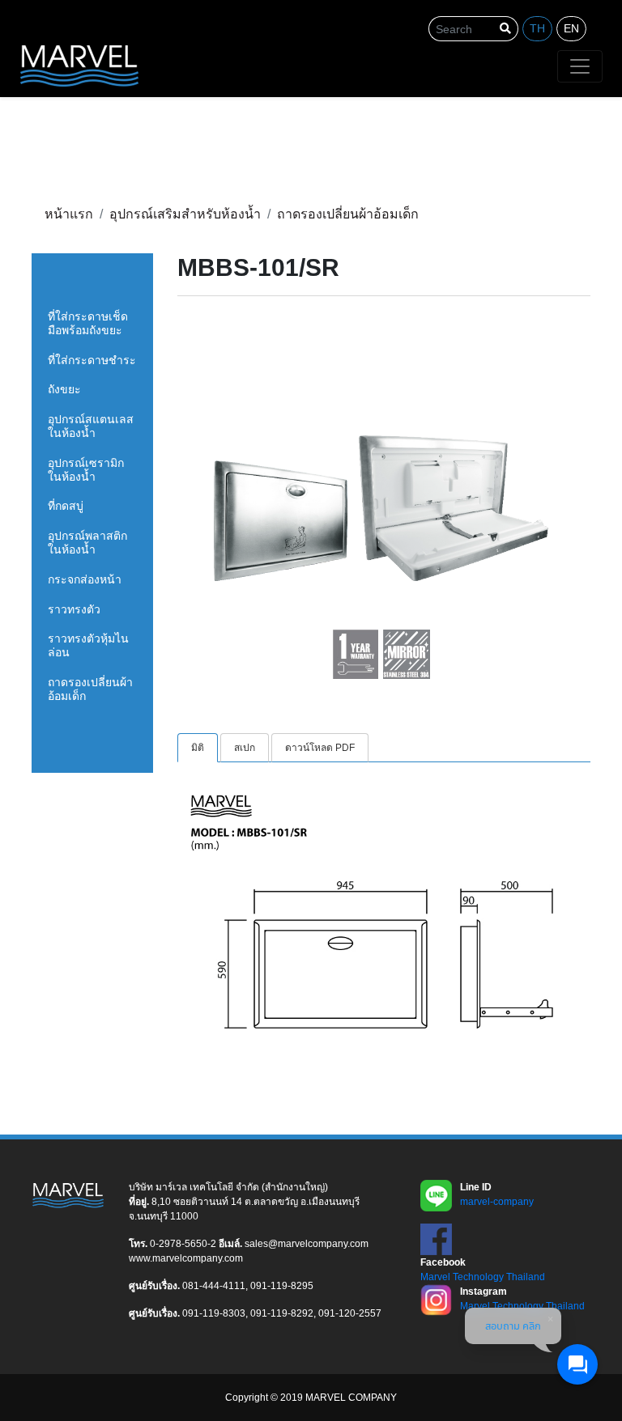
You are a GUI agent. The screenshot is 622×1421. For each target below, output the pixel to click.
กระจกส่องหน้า (84, 579)
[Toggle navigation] (580, 66)
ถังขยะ (64, 389)
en (571, 28)
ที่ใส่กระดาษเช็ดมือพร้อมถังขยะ (88, 323)
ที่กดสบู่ (65, 505)
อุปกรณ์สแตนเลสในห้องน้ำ (91, 426)
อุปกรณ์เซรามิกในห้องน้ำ (86, 469)
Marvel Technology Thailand (482, 1277)
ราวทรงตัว (74, 609)
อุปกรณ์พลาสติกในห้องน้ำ (87, 542)
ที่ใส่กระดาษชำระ (92, 360)
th (537, 28)
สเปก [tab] (244, 747)
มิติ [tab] (197, 747)
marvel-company (497, 1201)
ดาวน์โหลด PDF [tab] (320, 747)
